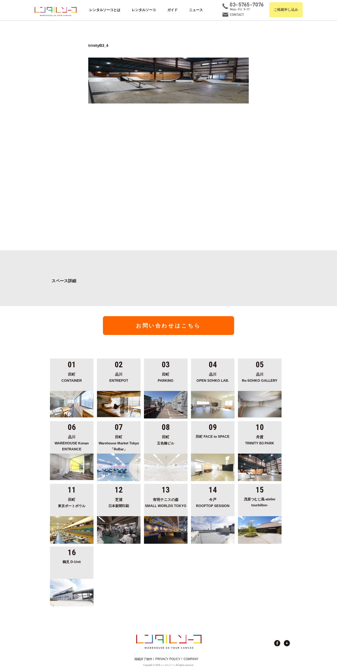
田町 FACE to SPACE (212, 436)
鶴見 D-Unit (72, 562)
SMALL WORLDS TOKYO (165, 502)
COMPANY (191, 659)
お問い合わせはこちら (168, 326)
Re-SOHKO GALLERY (259, 377)
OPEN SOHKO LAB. (212, 377)
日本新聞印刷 (118, 502)
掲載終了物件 (143, 659)
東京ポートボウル (72, 502)
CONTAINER (71, 377)
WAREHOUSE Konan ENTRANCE (72, 443)
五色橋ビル (165, 440)
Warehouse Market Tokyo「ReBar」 (119, 443)
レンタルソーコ (144, 10)
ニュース (196, 10)
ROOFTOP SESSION (212, 502)
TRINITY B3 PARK (259, 440)
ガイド (172, 10)
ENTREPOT (118, 377)
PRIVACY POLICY (167, 659)
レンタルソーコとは (104, 10)
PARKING (166, 377)
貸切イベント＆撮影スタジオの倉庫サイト (55, 11)
